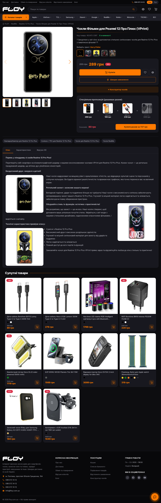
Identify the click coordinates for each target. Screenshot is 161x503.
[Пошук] (134, 9)
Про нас (6, 2)
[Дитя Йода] (96, 53)
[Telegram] (139, 477)
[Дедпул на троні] (104, 53)
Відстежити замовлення (63, 2)
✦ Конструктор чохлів (117, 89)
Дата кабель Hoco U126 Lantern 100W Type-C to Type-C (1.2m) (61, 318)
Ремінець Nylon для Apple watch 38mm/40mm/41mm (135, 373)
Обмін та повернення (29, 2)
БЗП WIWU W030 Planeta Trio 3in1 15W (61, 372)
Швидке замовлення (119, 80)
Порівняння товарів (98, 470)
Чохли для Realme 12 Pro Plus (87, 141)
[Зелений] (8, 378)
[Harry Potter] (80, 53)
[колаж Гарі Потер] (112, 53)
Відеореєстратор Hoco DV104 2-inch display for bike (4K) (98, 373)
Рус (155, 2)
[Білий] (11, 322)
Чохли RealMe (108, 141)
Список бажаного (97, 467)
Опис (8, 150)
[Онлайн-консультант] (154, 496)
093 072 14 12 (11, 487)
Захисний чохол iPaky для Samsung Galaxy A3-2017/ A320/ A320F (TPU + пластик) (22, 429)
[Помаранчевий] (129, 378)
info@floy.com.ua (13, 491)
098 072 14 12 (11, 484)
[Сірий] (46, 378)
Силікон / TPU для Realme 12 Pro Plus (56, 141)
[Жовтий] (123, 378)
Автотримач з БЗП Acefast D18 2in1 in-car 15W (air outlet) (61, 429)
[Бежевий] (135, 378)
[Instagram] (127, 477)
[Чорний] (8, 322)
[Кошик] (155, 9)
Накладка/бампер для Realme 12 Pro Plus (20, 141)
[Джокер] (88, 53)
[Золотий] (8, 433)
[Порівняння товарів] (143, 9)
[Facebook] (133, 477)
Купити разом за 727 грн (135, 127)
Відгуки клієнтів (45, 2)
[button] (7, 102)
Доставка (14, 2)
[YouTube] (145, 477)
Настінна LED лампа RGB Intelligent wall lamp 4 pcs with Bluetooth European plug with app (98, 318)
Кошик (93, 463)
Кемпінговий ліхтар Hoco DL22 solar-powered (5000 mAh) (22, 373)
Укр (149, 2)
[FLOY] (13, 9)
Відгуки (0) (41, 150)
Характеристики (23, 150)
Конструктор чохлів (98, 478)
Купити (111, 72)
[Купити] (37, 326)
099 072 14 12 (139, 2)
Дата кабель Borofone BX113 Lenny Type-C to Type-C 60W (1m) (21, 318)
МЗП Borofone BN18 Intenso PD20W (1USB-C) (136, 318)
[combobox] (79, 9)
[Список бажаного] (149, 9)
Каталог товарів (15, 17)
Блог (76, 2)
